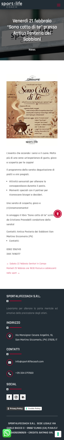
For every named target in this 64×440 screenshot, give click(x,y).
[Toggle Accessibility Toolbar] (57, 214)
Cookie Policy (34, 408)
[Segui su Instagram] (16, 397)
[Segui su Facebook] (9, 397)
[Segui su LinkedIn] (23, 397)
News (32, 50)
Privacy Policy (16, 408)
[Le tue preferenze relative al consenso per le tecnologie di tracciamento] (58, 434)
